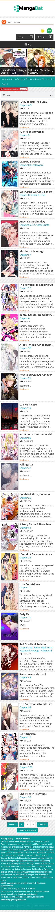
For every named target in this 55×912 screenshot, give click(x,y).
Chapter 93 (25, 377)
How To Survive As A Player (35, 374)
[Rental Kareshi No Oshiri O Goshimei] (10, 327)
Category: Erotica (24, 79)
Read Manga (20, 841)
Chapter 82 (25, 437)
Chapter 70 (25, 617)
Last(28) (42, 824)
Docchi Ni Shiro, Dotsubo (34, 494)
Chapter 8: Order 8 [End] (32, 194)
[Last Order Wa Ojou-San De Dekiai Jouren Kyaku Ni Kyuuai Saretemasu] (10, 204)
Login (20, 36)
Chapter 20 (25, 497)
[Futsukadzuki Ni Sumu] (10, 114)
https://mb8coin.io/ (41, 906)
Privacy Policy (7, 839)
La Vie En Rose (28, 404)
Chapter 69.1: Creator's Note (34, 224)
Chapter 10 (25, 407)
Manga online (8, 79)
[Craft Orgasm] (10, 746)
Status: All (39, 79)
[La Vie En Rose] (10, 417)
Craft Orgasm (27, 734)
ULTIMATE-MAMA (29, 161)
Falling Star (26, 464)
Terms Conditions (23, 839)
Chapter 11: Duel (8, 72)
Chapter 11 (25, 737)
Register (41, 36)
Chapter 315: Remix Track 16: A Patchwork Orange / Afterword (35, 649)
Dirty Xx (24, 614)
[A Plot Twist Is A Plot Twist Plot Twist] (10, 357)
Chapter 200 (25, 767)
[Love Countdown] (10, 597)
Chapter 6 (24, 318)
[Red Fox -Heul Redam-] (10, 656)
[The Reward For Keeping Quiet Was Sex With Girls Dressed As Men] (10, 297)
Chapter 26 (25, 557)
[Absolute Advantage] (10, 264)
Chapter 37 (25, 467)
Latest (49, 79)
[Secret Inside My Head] (10, 686)
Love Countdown (29, 584)
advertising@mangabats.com (13, 900)
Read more (24, 127)
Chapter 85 (25, 527)
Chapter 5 (24, 134)
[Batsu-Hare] (10, 776)
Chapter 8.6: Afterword (31, 164)
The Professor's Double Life (35, 704)
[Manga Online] (27, 8)
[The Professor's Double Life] (10, 716)
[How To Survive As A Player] (10, 387)
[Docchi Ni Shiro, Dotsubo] (10, 507)
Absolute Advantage (31, 251)
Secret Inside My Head (32, 674)
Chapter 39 (25, 797)
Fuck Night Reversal (31, 131)
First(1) (12, 824)
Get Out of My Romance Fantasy (39, 69)
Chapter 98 (25, 707)
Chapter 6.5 (25, 105)
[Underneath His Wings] (10, 806)
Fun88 (28, 906)
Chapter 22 (25, 288)
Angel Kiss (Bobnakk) (32, 221)
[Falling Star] (10, 477)
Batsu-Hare (26, 764)
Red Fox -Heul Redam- (32, 644)
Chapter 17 (33, 72)
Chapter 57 (25, 254)
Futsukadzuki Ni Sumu (33, 101)
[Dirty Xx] (10, 626)
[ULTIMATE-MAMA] (10, 174)
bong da (13, 906)
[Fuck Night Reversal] (10, 144)
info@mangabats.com (27, 894)
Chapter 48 (25, 677)
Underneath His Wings (33, 794)
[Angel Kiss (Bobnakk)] (10, 234)
